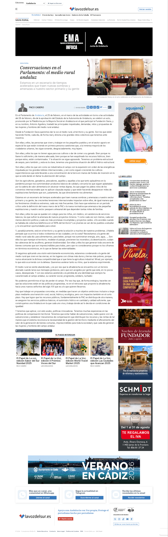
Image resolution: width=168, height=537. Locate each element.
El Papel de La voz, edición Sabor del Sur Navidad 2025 (28, 361)
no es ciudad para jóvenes (126, 20)
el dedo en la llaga (61, 20)
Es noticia (36, 15)
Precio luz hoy (48, 15)
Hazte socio (66, 519)
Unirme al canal (43, 498)
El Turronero (95, 15)
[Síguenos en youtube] (127, 519)
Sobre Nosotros (42, 531)
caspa (72, 20)
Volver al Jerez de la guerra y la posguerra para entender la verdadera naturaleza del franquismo (141, 231)
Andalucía (39, 115)
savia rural (25, 24)
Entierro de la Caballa (80, 15)
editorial (36, 20)
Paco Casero (36, 107)
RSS (81, 531)
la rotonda (111, 20)
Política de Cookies (72, 531)
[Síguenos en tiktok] (123, 519)
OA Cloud (99, 531)
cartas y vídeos (47, 20)
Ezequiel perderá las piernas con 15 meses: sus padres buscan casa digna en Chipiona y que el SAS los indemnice (141, 221)
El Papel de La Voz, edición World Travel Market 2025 (77, 361)
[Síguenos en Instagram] (119, 519)
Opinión (17, 24)
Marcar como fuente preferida (127, 524)
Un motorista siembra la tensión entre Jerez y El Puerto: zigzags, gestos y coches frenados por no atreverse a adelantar (140, 184)
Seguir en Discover (56, 3)
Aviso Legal (61, 531)
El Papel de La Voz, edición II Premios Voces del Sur (51, 361)
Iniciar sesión (145, 9)
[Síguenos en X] (115, 519)
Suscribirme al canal (89, 498)
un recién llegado (83, 20)
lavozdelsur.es (47, 366)
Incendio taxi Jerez (62, 15)
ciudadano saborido (98, 20)
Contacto (52, 531)
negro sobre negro (144, 20)
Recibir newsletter (136, 498)
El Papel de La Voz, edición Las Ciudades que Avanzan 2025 (101, 361)
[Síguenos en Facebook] (131, 519)
